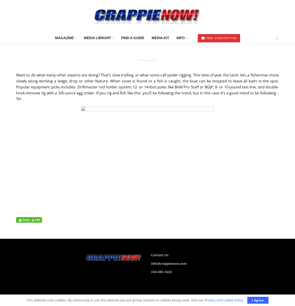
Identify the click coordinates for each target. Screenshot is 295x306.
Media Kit (160, 38)
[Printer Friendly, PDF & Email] (29, 219)
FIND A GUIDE (132, 38)
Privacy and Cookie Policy (224, 300)
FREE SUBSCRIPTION (220, 38)
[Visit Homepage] (147, 16)
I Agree (258, 300)
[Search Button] (277, 38)
